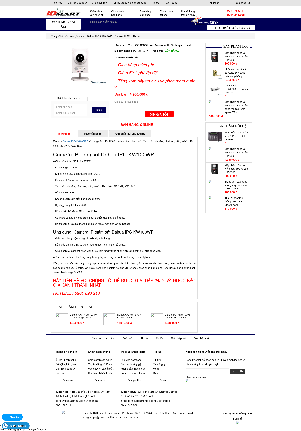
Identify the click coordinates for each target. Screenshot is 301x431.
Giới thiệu (128, 338)
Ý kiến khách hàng (66, 360)
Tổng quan (64, 133)
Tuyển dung (170, 2)
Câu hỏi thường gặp (131, 364)
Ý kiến (163, 380)
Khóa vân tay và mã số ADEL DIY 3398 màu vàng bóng (236, 72)
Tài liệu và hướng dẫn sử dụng (129, 2)
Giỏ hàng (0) (243, 3)
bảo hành (117, 13)
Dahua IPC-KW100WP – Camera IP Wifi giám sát (114, 36)
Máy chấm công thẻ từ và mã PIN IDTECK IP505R (237, 136)
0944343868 (17, 426)
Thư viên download (131, 360)
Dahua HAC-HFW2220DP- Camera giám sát (237, 89)
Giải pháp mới (99, 2)
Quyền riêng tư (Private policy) (101, 364)
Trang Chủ (57, 36)
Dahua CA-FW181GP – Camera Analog (130, 316)
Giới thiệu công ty (77, 2)
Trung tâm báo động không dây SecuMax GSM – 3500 (236, 185)
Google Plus (134, 380)
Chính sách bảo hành (103, 338)
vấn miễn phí (97, 13)
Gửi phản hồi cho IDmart (130, 133)
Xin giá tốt (159, 114)
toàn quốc (145, 13)
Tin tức (155, 2)
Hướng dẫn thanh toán (133, 368)
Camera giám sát (74, 36)
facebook (68, 380)
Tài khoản (214, 3)
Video (156, 368)
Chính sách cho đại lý (100, 360)
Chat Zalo (15, 417)
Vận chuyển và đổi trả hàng (101, 368)
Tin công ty (159, 364)
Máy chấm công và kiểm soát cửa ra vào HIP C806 (236, 56)
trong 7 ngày (188, 13)
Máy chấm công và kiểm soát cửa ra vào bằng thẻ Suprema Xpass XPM (236, 107)
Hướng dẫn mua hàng (133, 373)
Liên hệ (60, 373)
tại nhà (166, 13)
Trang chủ (56, 2)
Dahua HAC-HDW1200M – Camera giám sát (83, 316)
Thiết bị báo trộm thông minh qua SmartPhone (234, 201)
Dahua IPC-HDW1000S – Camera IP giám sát (178, 316)
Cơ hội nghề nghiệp (66, 364)
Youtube (100, 380)
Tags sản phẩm (93, 133)
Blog (155, 373)
